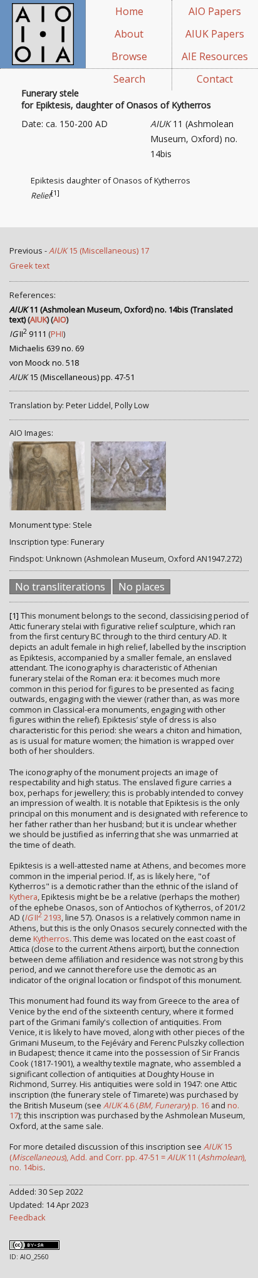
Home (129, 11)
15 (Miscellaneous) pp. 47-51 (72, 377)
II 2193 (42, 917)
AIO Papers (214, 11)
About (129, 34)
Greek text (29, 265)
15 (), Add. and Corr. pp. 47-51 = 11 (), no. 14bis (127, 1157)
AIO (59, 319)
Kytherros (51, 938)
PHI (57, 333)
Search (129, 79)
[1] (55, 192)
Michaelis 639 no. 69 (46, 348)
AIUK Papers (214, 34)
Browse (129, 56)
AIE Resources (215, 56)
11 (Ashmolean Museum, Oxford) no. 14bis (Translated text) (121, 315)
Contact (215, 79)
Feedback (27, 1217)
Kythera (23, 896)
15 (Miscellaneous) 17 (99, 250)
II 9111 (27, 333)
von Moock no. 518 (44, 362)
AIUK (38, 319)
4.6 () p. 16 (156, 1105)
